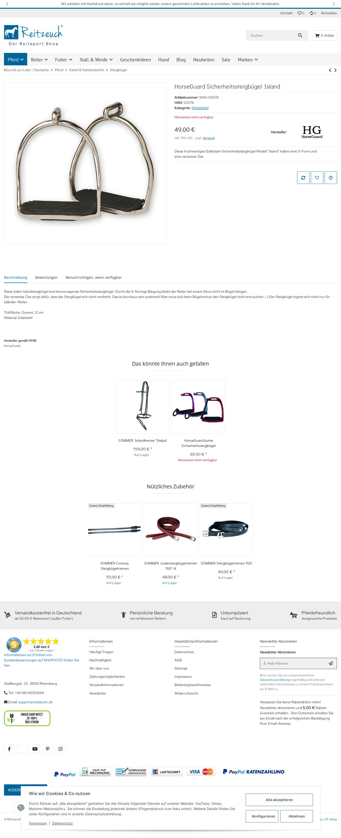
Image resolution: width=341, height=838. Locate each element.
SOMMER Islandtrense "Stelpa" (142, 440)
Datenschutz (62, 823)
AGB (178, 660)
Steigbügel (199, 108)
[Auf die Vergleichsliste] (303, 177)
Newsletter (97, 693)
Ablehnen (297, 816)
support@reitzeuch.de (35, 702)
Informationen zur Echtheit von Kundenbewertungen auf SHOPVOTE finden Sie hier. (41, 660)
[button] (7, 3)
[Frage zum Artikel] (331, 177)
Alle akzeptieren (279, 800)
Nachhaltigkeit (100, 660)
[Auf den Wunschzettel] (317, 177)
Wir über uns (99, 668)
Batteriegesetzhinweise (192, 685)
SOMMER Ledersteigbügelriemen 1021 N (170, 565)
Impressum (38, 823)
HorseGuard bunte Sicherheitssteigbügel (198, 443)
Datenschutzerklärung (275, 680)
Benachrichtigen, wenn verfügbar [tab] (94, 277)
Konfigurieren (263, 816)
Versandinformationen (106, 685)
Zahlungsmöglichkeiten (107, 676)
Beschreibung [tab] (15, 277)
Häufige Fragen (101, 652)
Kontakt (287, 13)
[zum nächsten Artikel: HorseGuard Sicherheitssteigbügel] (330, 70)
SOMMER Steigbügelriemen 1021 (226, 562)
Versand (209, 138)
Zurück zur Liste (18, 70)
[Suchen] (300, 35)
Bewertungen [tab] (46, 277)
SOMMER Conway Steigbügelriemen (114, 565)
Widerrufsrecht (186, 693)
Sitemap (180, 668)
